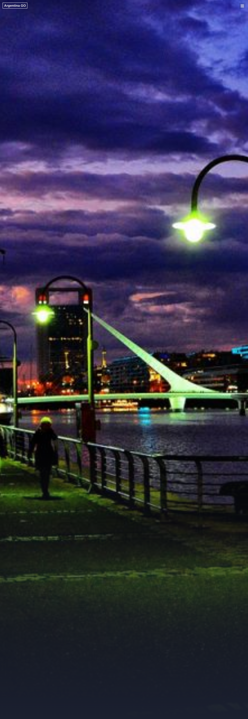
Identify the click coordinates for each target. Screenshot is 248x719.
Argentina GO (15, 5)
